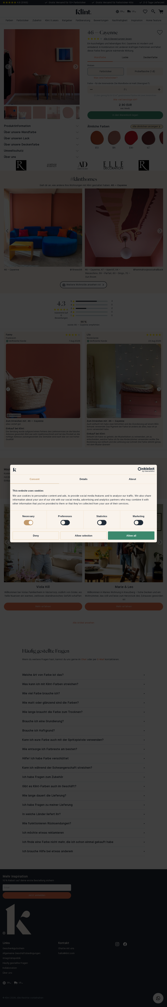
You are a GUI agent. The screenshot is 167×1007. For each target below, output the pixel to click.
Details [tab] (84, 479)
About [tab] (132, 479)
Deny (36, 535)
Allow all (131, 535)
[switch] (65, 522)
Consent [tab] (34, 479)
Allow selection (83, 535)
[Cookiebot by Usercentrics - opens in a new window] (140, 469)
